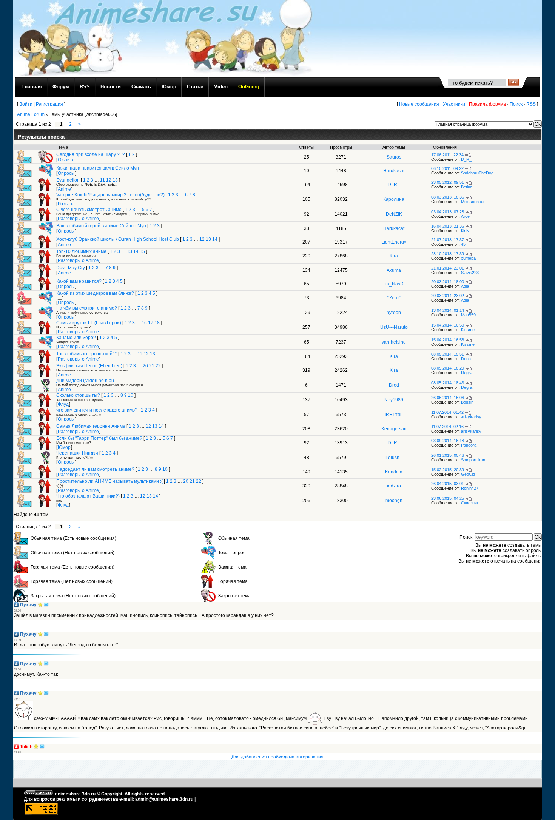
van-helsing (394, 342)
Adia (465, 286)
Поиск (516, 104)
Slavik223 (470, 272)
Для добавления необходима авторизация (277, 757)
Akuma (394, 270)
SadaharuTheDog (477, 173)
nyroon (394, 312)
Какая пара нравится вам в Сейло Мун (97, 168)
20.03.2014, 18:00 (447, 281)
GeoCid (468, 474)
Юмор (64, 447)
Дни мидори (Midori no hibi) (85, 380)
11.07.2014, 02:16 (447, 426)
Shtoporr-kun (473, 460)
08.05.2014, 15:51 (447, 354)
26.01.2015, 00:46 (447, 455)
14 (214, 239)
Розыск (65, 204)
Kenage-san (394, 429)
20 (145, 365)
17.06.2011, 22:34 (447, 155)
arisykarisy (471, 417)
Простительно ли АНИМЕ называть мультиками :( (109, 481)
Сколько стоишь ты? (78, 395)
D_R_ (466, 159)
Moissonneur (473, 201)
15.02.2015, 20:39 (447, 469)
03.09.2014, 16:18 (447, 440)
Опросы (66, 173)
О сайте (66, 159)
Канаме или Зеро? (76, 337)
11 (102, 180)
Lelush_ (393, 457)
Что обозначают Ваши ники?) (88, 496)
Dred (394, 385)
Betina (466, 187)
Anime (64, 189)
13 (115, 180)
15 (142, 251)
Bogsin (467, 402)
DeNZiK (394, 214)
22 (158, 365)
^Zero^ (394, 298)
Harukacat (393, 170)
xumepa (468, 258)
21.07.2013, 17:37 (447, 239)
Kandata (393, 472)
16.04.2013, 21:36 (447, 226)
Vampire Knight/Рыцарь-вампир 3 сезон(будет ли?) (110, 194)
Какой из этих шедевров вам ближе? (95, 293)
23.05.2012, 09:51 (447, 182)
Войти (25, 104)
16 (144, 322)
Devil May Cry (70, 267)
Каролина (393, 199)
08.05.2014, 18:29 (447, 368)
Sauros (394, 157)
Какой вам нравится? (79, 281)
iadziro (394, 486)
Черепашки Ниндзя (77, 453)
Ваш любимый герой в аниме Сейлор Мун (101, 225)
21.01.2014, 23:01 (447, 268)
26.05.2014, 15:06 (447, 397)
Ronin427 (469, 488)
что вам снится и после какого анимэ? (96, 410)
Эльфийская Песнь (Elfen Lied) (89, 365)
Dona (466, 358)
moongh (393, 500)
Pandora (468, 445)
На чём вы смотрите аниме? (86, 308)
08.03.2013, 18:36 (447, 197)
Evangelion (68, 180)
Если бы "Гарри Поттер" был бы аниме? (99, 438)
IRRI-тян (394, 414)
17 (150, 322)
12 (108, 180)
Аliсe (465, 216)
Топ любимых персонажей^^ (86, 353)
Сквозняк (470, 503)
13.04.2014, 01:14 (447, 310)
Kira (394, 256)
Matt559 (468, 315)
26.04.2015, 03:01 (447, 483)
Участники (454, 104)
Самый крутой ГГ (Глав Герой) (88, 322)
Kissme (468, 329)
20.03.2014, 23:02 (447, 295)
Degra (466, 372)
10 (130, 395)
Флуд (63, 404)
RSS (531, 104)
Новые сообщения (419, 104)
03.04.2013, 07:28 (447, 212)
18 (157, 322)
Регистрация (49, 104)
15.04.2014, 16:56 (447, 340)
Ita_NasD (394, 284)
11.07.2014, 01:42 (447, 412)
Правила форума (487, 104)
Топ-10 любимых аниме (81, 251)
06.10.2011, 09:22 (447, 168)
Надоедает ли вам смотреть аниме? (95, 469)
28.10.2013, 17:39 (447, 253)
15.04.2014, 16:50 (447, 325)
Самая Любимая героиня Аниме (90, 426)
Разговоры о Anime (78, 218)
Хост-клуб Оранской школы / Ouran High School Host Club (117, 239)
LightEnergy (393, 242)
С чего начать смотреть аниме (89, 209)
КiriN (465, 230)
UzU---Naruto (394, 327)
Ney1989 (393, 399)
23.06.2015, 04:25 (447, 498)
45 (463, 244)
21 (151, 365)
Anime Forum (31, 114)
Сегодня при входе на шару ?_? (90, 154)
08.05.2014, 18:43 (447, 383)
